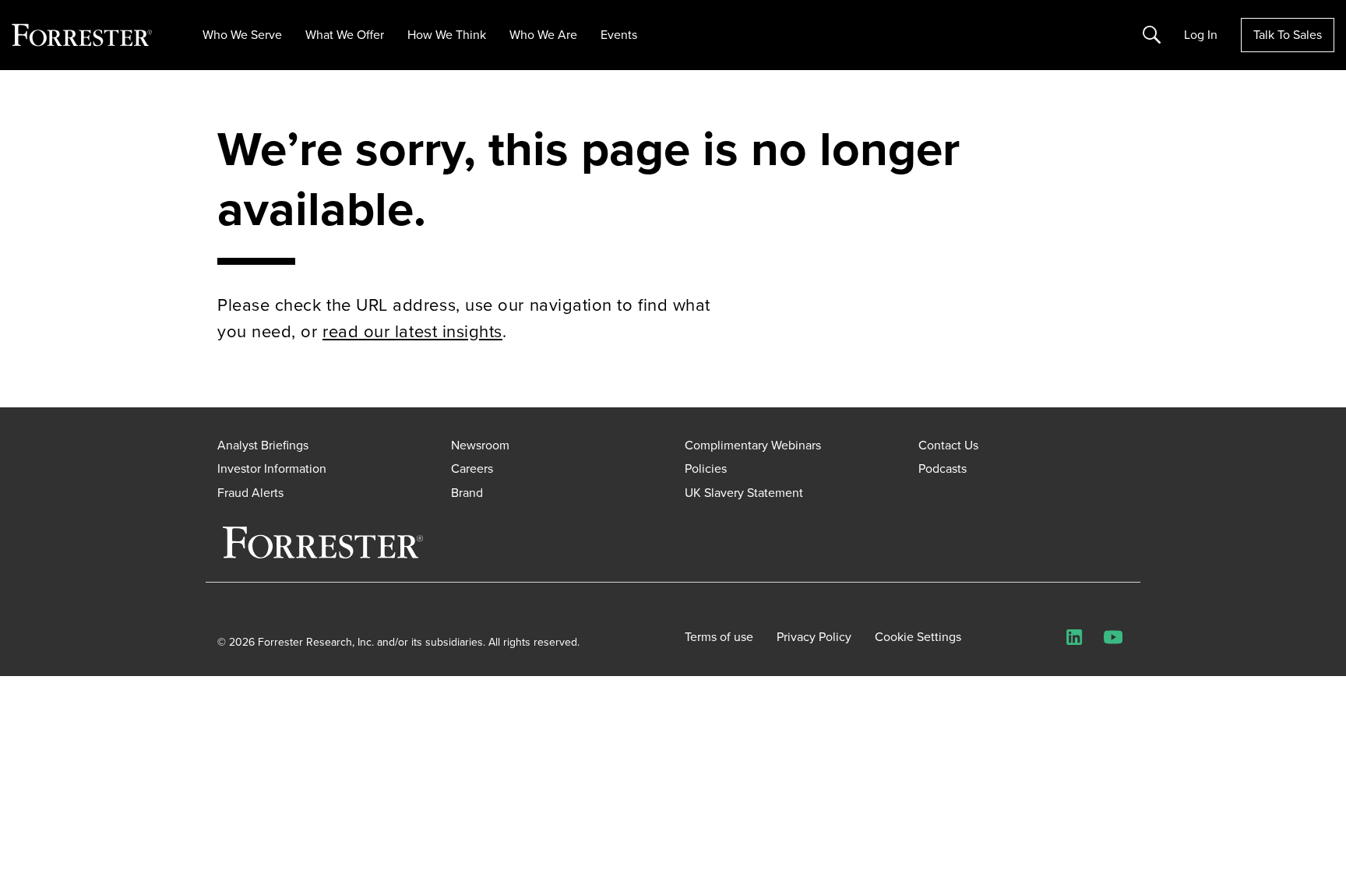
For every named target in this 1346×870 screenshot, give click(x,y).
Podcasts (942, 468)
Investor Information (271, 468)
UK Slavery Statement (744, 493)
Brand (467, 493)
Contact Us (948, 445)
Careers (472, 468)
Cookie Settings (918, 637)
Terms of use (719, 637)
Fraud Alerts (250, 493)
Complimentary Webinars (753, 445)
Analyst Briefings (262, 445)
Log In (1200, 35)
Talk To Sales (1287, 35)
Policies (706, 468)
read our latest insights (412, 331)
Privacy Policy (814, 637)
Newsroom (480, 445)
